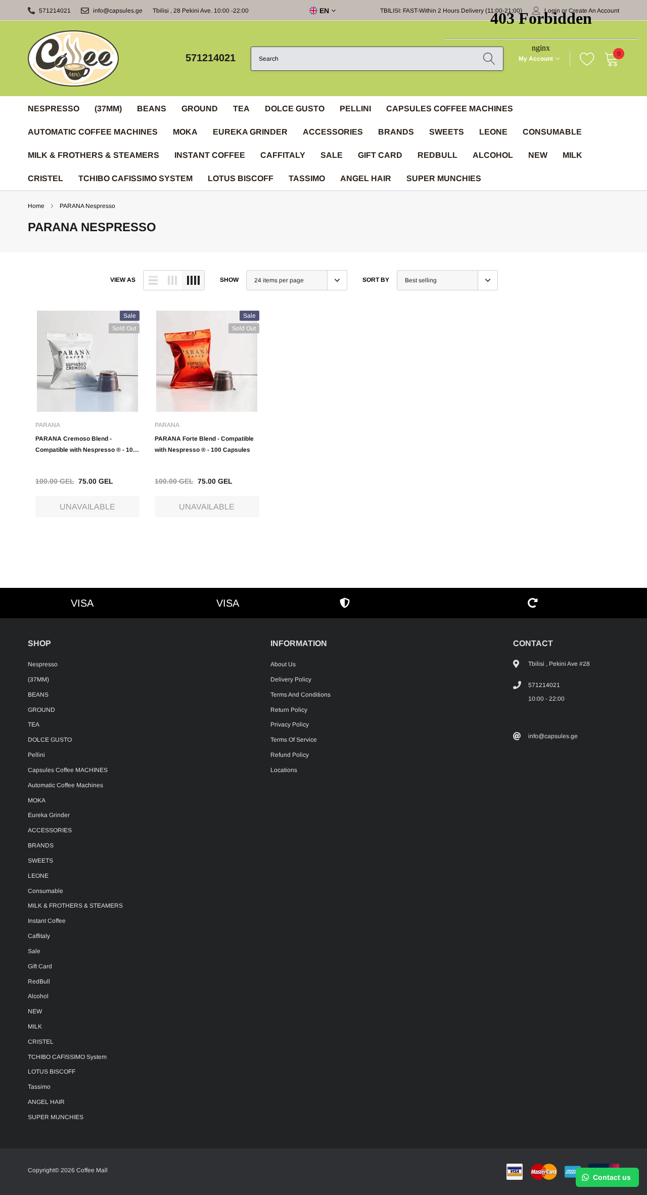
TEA (241, 108)
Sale (331, 155)
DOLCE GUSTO (295, 108)
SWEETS (40, 860)
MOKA (185, 131)
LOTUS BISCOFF (240, 178)
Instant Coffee (209, 155)
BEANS (151, 108)
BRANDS (396, 131)
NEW (35, 1011)
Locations (283, 770)
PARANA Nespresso (87, 205)
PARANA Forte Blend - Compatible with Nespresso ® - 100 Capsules (204, 444)
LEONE (38, 875)
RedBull (437, 155)
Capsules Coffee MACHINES (68, 770)
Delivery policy (290, 679)
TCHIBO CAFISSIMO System (135, 178)
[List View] (153, 280)
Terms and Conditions (300, 694)
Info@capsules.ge (118, 10)
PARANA (47, 425)
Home (36, 205)
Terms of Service (293, 739)
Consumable (45, 890)
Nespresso (53, 108)
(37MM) (108, 108)
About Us (283, 664)
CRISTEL (45, 178)
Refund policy (289, 754)
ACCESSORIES (333, 131)
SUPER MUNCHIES (443, 178)
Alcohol (38, 996)
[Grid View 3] (172, 280)
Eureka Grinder (250, 131)
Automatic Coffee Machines (93, 131)
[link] (87, 361)
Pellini (355, 108)
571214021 (55, 10)
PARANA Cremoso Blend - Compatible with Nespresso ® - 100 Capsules (85, 445)
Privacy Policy (289, 724)
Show (229, 279)
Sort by (375, 279)
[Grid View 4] (193, 280)
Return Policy (288, 709)
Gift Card (380, 155)
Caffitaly (282, 155)
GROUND (199, 108)
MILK (35, 1026)
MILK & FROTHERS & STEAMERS (93, 155)
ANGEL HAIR (365, 178)
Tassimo (307, 178)
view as (122, 279)
